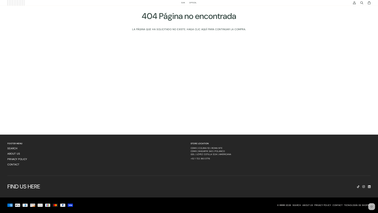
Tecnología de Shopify (357, 205)
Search (12, 148)
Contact (13, 164)
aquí (204, 29)
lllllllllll (282, 205)
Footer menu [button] (14, 143)
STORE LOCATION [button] (200, 143)
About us (13, 153)
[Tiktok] (358, 186)
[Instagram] (363, 186)
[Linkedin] (369, 186)
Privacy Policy (17, 159)
